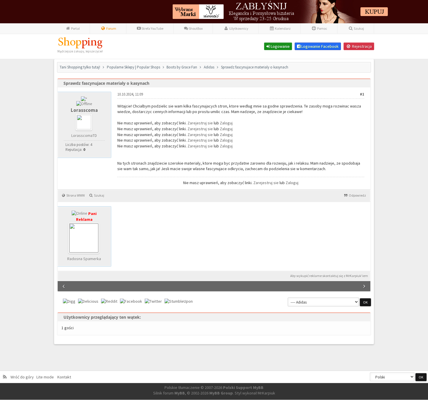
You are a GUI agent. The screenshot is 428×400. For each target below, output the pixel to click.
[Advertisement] (223, 240)
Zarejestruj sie (201, 123)
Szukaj (358, 28)
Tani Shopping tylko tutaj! (80, 67)
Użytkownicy (238, 28)
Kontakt (63, 377)
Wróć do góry (23, 377)
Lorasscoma (84, 110)
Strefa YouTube (152, 28)
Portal (75, 28)
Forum (111, 28)
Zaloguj (226, 123)
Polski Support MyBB (243, 387)
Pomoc (321, 28)
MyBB (179, 393)
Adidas (209, 67)
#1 (362, 94)
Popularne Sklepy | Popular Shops (133, 67)
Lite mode (46, 377)
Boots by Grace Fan (182, 67)
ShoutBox (195, 28)
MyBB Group (221, 393)
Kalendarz (282, 28)
